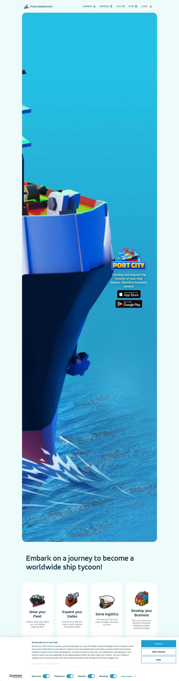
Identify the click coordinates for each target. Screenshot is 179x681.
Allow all (158, 644)
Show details (126, 676)
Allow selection (158, 652)
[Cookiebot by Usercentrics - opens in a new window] (15, 676)
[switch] (69, 676)
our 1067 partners (47, 646)
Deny (158, 660)
